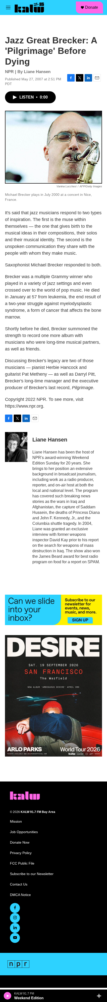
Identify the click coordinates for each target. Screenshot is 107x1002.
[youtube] (15, 938)
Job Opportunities (24, 832)
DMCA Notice (20, 895)
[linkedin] (15, 928)
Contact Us (18, 884)
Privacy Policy (21, 853)
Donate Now (19, 842)
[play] (7, 995)
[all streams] (100, 996)
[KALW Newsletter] (53, 610)
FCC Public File (22, 863)
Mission (16, 821)
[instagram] (15, 918)
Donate (91, 7)
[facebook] (15, 908)
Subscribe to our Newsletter (32, 874)
